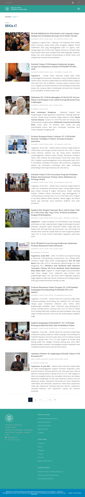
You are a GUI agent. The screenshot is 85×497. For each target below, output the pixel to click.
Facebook (41, 443)
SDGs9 (51, 39)
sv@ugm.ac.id (12, 437)
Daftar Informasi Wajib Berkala (48, 475)
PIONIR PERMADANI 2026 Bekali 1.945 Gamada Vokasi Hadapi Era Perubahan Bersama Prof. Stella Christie (55, 34)
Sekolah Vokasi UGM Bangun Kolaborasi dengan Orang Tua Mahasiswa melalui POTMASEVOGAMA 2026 (53, 66)
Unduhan (41, 433)
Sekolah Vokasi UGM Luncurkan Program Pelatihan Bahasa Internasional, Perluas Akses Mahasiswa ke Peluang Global (54, 176)
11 (50, 400)
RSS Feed (41, 457)
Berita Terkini (35, 359)
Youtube (40, 454)
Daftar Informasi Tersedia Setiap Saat (50, 472)
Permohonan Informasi (45, 479)
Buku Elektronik (43, 429)
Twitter (40, 447)
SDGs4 (51, 72)
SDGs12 (41, 248)
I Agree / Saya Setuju (74, 493)
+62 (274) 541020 (13, 440)
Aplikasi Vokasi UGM (44, 461)
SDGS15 (46, 218)
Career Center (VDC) (44, 426)
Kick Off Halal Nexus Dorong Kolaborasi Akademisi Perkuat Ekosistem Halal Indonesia (54, 244)
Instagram (41, 450)
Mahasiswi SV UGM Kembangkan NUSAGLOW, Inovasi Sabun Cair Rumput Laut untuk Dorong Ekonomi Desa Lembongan (55, 99)
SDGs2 (56, 218)
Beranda (8, 17)
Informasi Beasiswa (44, 422)
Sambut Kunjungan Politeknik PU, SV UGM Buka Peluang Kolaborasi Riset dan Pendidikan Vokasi (52, 324)
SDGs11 (41, 105)
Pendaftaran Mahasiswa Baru (48, 419)
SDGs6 (60, 218)
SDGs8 (46, 39)
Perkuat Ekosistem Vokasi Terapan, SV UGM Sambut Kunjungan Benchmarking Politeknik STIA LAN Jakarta (54, 289)
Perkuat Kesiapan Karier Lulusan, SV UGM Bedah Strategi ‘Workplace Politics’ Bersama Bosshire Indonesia (53, 138)
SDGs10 (41, 72)
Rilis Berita (35, 39)
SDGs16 (51, 359)
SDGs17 (41, 39)
